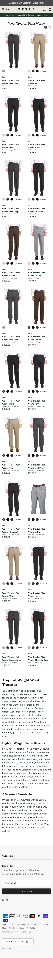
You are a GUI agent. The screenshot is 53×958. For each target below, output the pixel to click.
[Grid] (45, 27)
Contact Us (26, 932)
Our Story (44, 924)
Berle (11, 949)
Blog (4, 928)
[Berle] (26, 9)
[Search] (9, 9)
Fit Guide (31, 928)
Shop (34, 924)
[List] (49, 27)
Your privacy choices (20, 924)
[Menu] (3, 9)
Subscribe (26, 891)
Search (5, 924)
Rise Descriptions (16, 928)
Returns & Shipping (10, 932)
